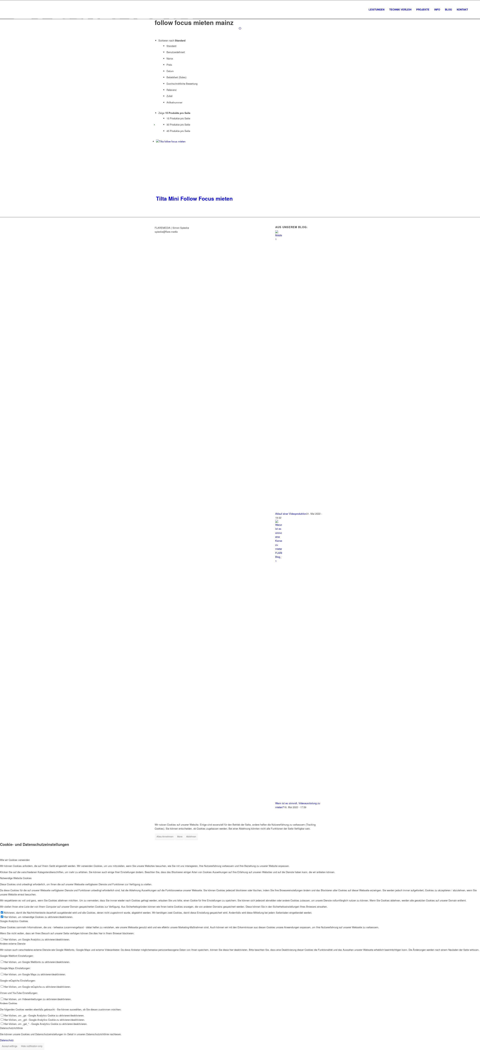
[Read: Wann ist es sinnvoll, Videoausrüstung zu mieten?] (278, 561)
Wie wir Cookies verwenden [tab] (15, 860)
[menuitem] (376, 9)
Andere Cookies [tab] (8, 1003)
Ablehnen (191, 836)
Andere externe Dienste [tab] (13, 943)
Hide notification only (31, 1046)
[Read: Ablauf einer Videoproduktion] (278, 239)
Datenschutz (7, 1040)
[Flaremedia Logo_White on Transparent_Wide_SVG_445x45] (102, 9)
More (179, 836)
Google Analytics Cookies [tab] (14, 921)
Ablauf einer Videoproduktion (290, 513)
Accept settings (9, 1046)
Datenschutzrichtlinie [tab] (11, 1028)
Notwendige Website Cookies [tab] (16, 878)
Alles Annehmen (165, 836)
